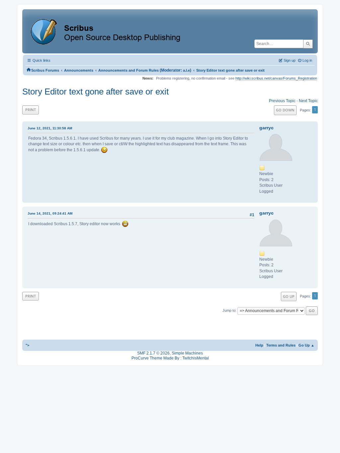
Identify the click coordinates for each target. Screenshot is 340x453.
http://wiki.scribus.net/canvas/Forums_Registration (276, 78)
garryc (266, 127)
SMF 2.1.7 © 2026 (153, 353)
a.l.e (186, 70)
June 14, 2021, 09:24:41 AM (50, 213)
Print (30, 109)
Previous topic (282, 100)
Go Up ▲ (306, 345)
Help (259, 345)
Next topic (308, 100)
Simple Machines (187, 353)
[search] (308, 43)
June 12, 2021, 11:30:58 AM (50, 128)
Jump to (228, 310)
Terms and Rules (281, 345)
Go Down (285, 109)
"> (27, 345)
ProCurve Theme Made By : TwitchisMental (170, 358)
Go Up (289, 296)
